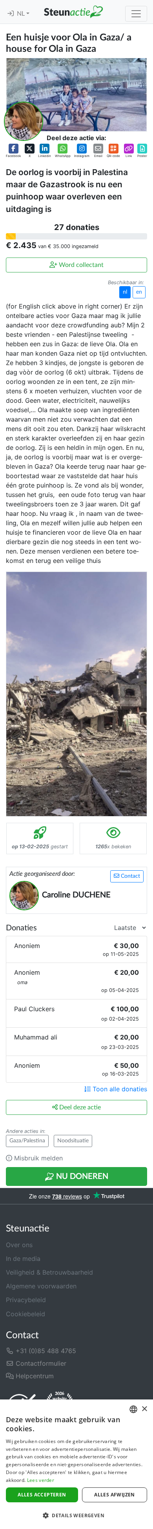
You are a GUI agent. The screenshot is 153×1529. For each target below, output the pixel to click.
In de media (23, 1258)
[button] (13, 151)
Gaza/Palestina (27, 1141)
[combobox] (133, 1409)
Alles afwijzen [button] (114, 1494)
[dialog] (76, 1464)
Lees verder (40, 1480)
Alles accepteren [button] (42, 1494)
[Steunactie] (73, 11)
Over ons (19, 1245)
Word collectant (80, 265)
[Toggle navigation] (136, 14)
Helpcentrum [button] (34, 1376)
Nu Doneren (81, 1176)
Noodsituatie (73, 1141)
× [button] (144, 1409)
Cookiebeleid (25, 1314)
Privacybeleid (26, 1300)
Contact (129, 876)
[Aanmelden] (10, 14)
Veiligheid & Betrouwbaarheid (49, 1272)
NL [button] (21, 14)
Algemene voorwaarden (41, 1286)
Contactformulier (40, 1363)
